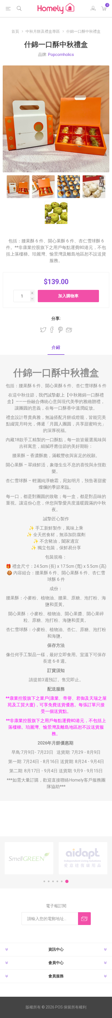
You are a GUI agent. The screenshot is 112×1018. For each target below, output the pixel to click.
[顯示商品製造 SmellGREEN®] (29, 858)
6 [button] (67, 881)
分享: (56, 318)
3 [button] (53, 881)
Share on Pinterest (60, 330)
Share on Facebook (52, 330)
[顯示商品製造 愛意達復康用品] (83, 858)
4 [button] (57, 881)
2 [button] (48, 881)
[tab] (56, 348)
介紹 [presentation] (56, 347)
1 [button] (44, 881)
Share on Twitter (43, 330)
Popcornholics (61, 54)
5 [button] (62, 881)
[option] (29, 858)
